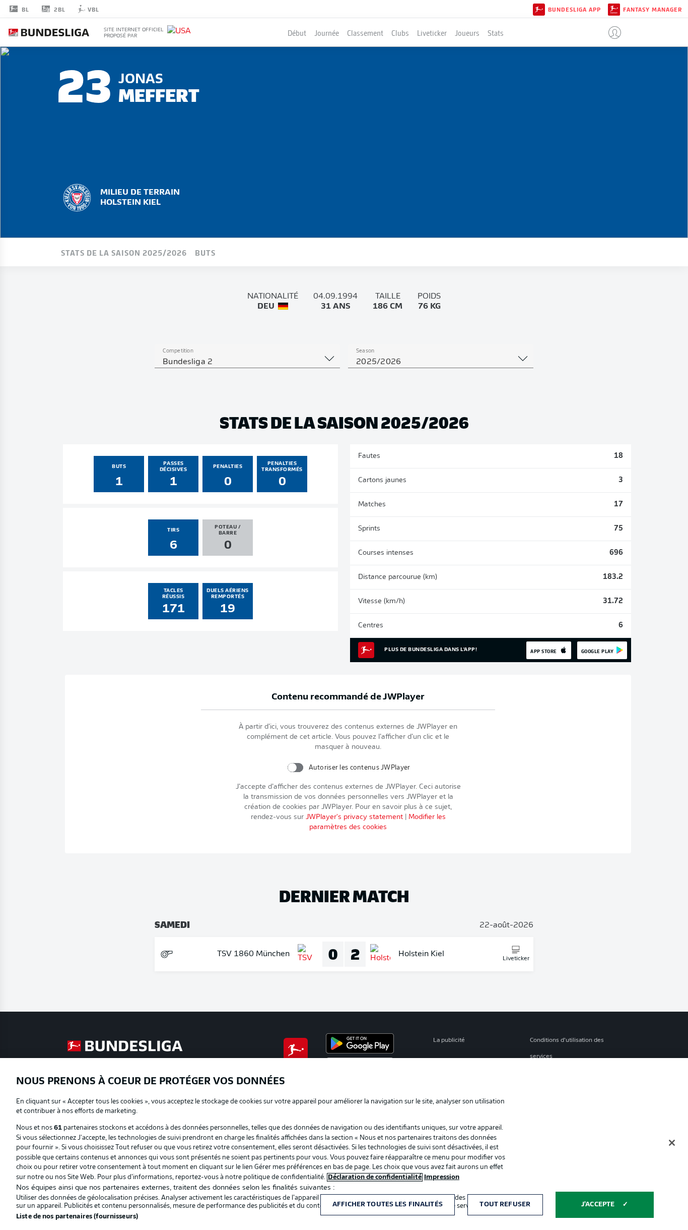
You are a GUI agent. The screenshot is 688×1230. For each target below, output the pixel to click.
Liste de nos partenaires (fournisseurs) (77, 1216)
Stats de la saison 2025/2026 (124, 252)
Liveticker (432, 32)
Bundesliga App (574, 9)
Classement (365, 32)
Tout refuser (504, 1204)
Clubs (400, 32)
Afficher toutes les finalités (387, 1204)
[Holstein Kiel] (77, 196)
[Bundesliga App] (539, 8)
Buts (205, 252)
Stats (496, 32)
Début (297, 32)
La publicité (449, 1040)
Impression (441, 1177)
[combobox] (247, 362)
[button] (610, 32)
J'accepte (597, 1204)
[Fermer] (672, 1143)
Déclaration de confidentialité (375, 1177)
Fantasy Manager (652, 9)
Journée (326, 32)
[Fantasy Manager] (614, 8)
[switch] (295, 767)
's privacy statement (354, 817)
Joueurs (467, 32)
